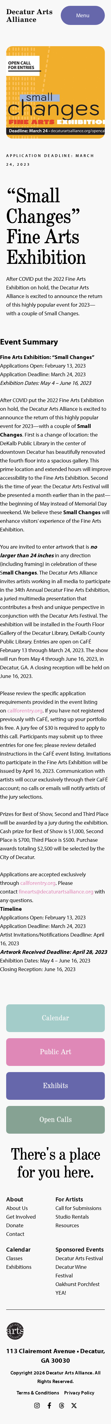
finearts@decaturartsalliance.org (56, 891)
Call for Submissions (78, 1208)
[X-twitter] (74, 1405)
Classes (14, 1258)
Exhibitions (18, 1266)
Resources (67, 1225)
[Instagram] (37, 1405)
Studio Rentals (72, 1216)
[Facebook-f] (49, 1405)
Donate (14, 1225)
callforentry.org (25, 710)
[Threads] (62, 1405)
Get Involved (21, 1216)
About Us (17, 1208)
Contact (15, 1233)
